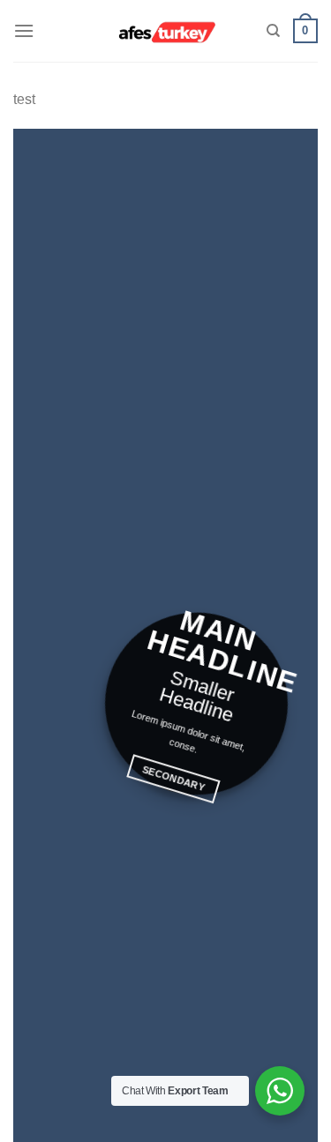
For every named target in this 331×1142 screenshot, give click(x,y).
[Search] (273, 31)
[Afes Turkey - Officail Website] (165, 31)
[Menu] (23, 30)
